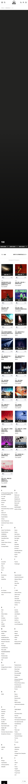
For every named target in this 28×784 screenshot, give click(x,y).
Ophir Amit (4, 669)
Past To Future (18, 667)
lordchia (16, 618)
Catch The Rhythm (5, 530)
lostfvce (16, 620)
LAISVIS (16, 612)
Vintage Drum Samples (20, 753)
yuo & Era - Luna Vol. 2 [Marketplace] (20, 283)
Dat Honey (17, 534)
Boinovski (17, 503)
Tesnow (16, 715)
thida (16, 725)
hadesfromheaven (19, 577)
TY (15, 740)
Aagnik (3, 498)
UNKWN (3, 747)
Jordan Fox (17, 602)
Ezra (2, 570)
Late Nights (17, 614)
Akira (2, 504)
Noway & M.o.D (18, 641)
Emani (2, 568)
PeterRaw (17, 671)
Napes (16, 633)
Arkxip (2, 518)
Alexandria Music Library (7, 508)
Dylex (16, 556)
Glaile (2, 577)
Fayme (16, 561)
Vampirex (17, 749)
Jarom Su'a (17, 594)
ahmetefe (3, 500)
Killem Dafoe (4, 614)
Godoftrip (3, 579)
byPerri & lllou (18, 509)
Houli (16, 585)
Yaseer (16, 762)
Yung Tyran (17, 772)
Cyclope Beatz (4, 546)
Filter (5, 254)
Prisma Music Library (20, 682)
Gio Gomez (3, 575)
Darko (16, 532)
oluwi (2, 665)
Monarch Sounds (5, 641)
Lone (16, 616)
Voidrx (16, 755)
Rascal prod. (18, 698)
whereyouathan (5, 764)
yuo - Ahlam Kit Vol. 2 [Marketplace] (6, 357)
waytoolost (4, 762)
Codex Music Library (6, 542)
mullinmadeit (4, 657)
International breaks (6, 592)
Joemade (17, 598)
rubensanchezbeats (19, 704)
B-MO (16, 493)
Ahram (3, 502)
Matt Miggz (4, 631)
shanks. (3, 713)
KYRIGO (3, 626)
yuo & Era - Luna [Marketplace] (5, 308)
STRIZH (3, 730)
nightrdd (17, 635)
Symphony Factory (6, 734)
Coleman (3, 544)
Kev (2, 612)
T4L (15, 711)
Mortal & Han (4, 655)
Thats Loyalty (18, 717)
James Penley (18, 592)
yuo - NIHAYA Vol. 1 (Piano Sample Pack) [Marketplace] (6, 430)
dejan (16, 542)
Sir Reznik (3, 719)
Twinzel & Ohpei (18, 736)
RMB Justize (18, 702)
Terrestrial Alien (18, 713)
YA (15, 760)
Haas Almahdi (18, 575)
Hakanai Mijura (18, 579)
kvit (2, 622)
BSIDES (16, 505)
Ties (15, 727)
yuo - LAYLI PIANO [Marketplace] (18, 381)
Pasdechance (18, 665)
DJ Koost (17, 546)
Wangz (3, 760)
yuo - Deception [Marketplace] (4, 381)
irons (2, 594)
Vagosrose (17, 747)
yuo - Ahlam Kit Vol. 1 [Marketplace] (20, 332)
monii (2, 643)
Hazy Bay (17, 583)
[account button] (23, 2)
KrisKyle (3, 618)
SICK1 (2, 715)
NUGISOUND (17, 643)
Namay (16, 631)
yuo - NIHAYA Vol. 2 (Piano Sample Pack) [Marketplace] (20, 430)
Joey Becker (18, 600)
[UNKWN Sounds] (14, 2)
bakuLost (17, 497)
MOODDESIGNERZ (5, 651)
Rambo (16, 696)
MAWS (2, 633)
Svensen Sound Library (7, 732)
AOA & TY (3, 512)
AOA (2, 510)
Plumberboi (17, 675)
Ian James (3, 590)
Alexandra (3, 506)
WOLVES (3, 766)
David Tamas (18, 536)
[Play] (3, 277)
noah (16, 639)
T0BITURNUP (18, 709)
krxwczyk (3, 620)
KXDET (3, 624)
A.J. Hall (3, 496)
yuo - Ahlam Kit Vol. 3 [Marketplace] (20, 357)
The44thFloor (18, 723)
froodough (17, 563)
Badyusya (17, 495)
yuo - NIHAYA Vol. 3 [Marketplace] (5, 455)
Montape (3, 645)
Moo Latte (3, 649)
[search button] (4, 2)
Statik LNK (3, 727)
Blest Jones (17, 501)
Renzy (16, 700)
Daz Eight (17, 538)
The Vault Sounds (19, 721)
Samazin (3, 711)
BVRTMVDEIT (18, 507)
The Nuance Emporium (20, 719)
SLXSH (3, 721)
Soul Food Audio (5, 725)
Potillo (16, 677)
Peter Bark (17, 669)
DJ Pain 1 (17, 548)
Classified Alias (5, 538)
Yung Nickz (17, 770)
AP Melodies (4, 514)
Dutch (16, 554)
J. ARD (16, 590)
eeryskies (3, 561)
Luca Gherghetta (19, 624)
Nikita (16, 637)
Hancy (16, 581)
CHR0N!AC (3, 534)
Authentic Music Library (7, 523)
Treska (16, 732)
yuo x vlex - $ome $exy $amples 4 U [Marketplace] (6, 480)
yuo (15, 774)
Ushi (2, 749)
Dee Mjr (16, 540)
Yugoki (16, 768)
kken (2, 616)
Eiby (2, 566)
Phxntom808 (18, 673)
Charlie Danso (4, 532)
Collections (7, 7)
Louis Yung (17, 622)
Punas (16, 689)
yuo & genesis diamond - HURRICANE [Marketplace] (7, 332)
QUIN (2, 694)
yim (15, 764)
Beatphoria (17, 499)
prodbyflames (18, 687)
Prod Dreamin (18, 685)
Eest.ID (3, 563)
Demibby (17, 544)
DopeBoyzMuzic (18, 550)
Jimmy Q (17, 596)
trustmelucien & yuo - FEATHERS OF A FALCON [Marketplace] (6, 283)
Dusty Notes (17, 552)
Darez (16, 530)
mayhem (3, 635)
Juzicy (16, 604)
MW (2, 659)
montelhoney (4, 647)
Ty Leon (16, 742)
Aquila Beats (4, 516)
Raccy (16, 694)
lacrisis (16, 610)
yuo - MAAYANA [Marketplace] (18, 405)
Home (2, 7)
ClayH (2, 540)
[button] (21, 2)
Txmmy (16, 738)
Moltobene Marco (5, 639)
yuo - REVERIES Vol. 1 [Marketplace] (19, 455)
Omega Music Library (6, 667)
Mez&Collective (5, 637)
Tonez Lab (17, 730)
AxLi (2, 525)
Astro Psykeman (5, 521)
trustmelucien (18, 734)
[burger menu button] (2, 2)
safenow (3, 709)
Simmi (2, 717)
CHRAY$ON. (4, 536)
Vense (16, 751)
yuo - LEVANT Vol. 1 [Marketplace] (5, 405)
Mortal (2, 653)
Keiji (2, 610)
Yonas (16, 766)
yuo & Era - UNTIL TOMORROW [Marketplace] (21, 308)
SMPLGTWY (4, 723)
